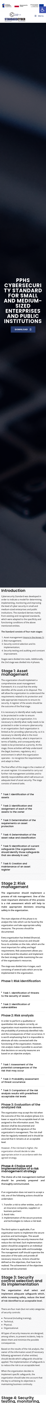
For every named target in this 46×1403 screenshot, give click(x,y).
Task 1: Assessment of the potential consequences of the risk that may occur (19, 1067)
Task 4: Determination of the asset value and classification (18, 836)
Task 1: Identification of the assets (17, 796)
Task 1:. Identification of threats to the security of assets (20, 994)
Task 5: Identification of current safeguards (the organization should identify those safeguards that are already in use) (20, 850)
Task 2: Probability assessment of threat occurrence (20, 1080)
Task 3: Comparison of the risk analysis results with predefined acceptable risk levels (19, 1093)
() (33, 637)
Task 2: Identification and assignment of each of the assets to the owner (16, 808)
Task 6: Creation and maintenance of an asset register (15, 866)
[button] (42, 9)
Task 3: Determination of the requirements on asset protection (18, 823)
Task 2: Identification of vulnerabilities (15, 1006)
